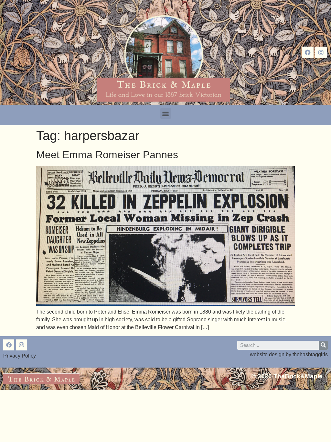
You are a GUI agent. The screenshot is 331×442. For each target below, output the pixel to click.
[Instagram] (321, 52)
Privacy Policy (19, 356)
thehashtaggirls (310, 354)
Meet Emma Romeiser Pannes (107, 154)
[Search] (323, 345)
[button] (165, 113)
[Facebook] (308, 52)
